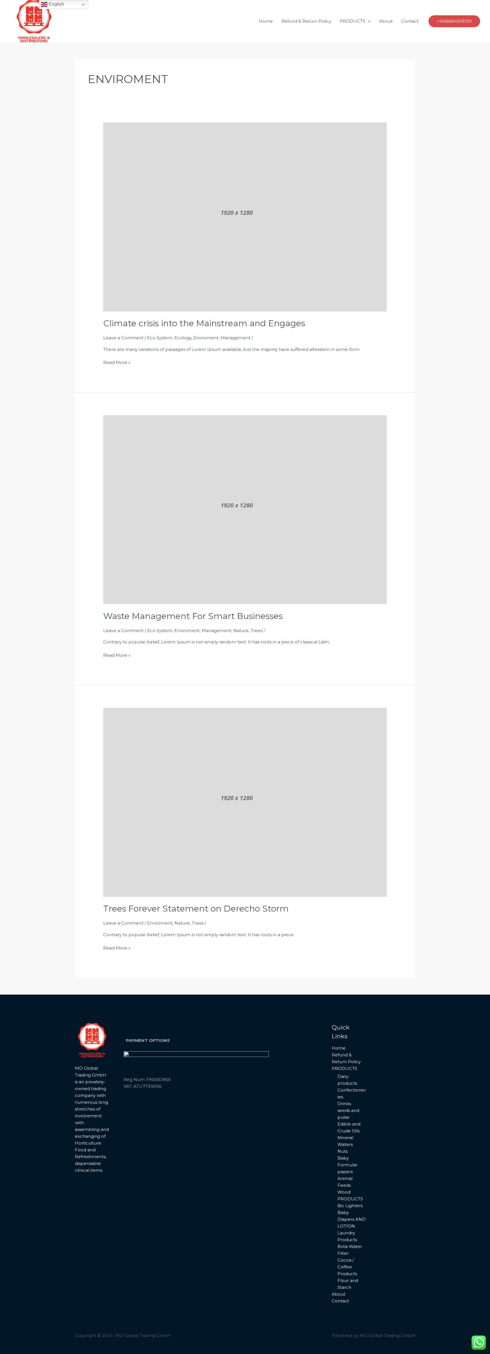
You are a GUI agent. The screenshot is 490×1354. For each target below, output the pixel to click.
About (386, 21)
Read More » (116, 362)
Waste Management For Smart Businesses (193, 616)
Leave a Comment (123, 337)
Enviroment (206, 337)
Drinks (344, 1103)
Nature (241, 630)
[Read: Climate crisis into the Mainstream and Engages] (245, 216)
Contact (410, 21)
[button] (368, 21)
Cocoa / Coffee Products (347, 1266)
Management (235, 337)
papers (345, 1171)
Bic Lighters (350, 1205)
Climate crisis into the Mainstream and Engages (204, 323)
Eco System (159, 337)
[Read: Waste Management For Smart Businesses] (245, 509)
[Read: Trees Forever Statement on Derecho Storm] (245, 801)
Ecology (182, 337)
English (56, 4)
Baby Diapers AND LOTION (351, 1219)
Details (295, 1038)
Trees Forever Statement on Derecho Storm (196, 908)
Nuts (342, 1151)
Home (266, 21)
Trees (257, 630)
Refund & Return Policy (306, 21)
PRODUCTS (352, 21)
